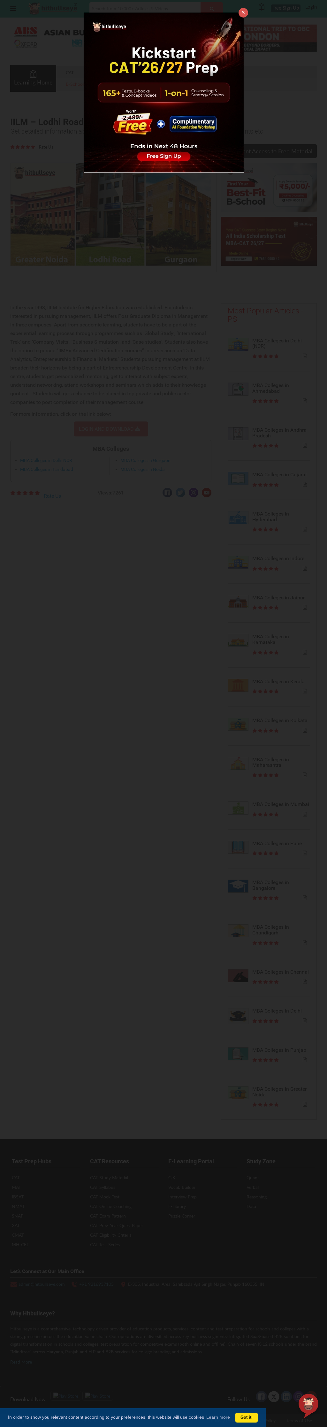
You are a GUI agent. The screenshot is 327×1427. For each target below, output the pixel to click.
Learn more (218, 1417)
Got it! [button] (246, 1417)
